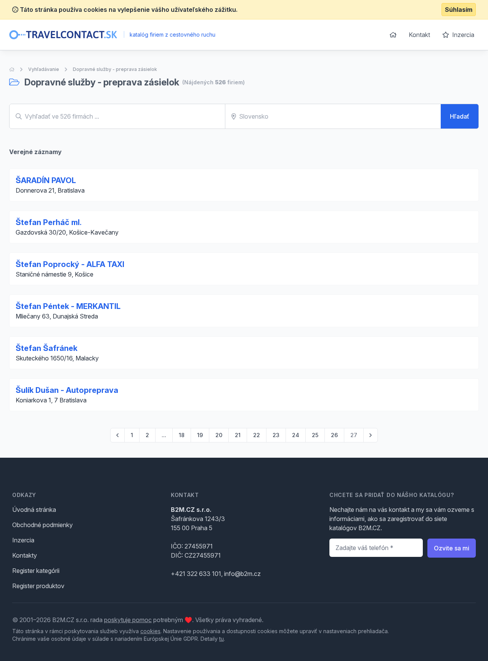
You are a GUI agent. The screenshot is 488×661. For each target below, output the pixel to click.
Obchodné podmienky (42, 525)
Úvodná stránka (34, 509)
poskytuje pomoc (128, 620)
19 (200, 435)
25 (315, 435)
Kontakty (24, 555)
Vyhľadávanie (43, 69)
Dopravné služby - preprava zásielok (115, 69)
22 (256, 435)
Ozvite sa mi (451, 548)
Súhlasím (458, 9)
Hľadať (459, 116)
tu (221, 638)
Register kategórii (35, 570)
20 (218, 435)
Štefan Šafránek (46, 348)
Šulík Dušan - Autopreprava (67, 390)
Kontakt (419, 35)
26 (334, 435)
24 (295, 435)
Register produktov (38, 586)
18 (182, 435)
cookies (150, 631)
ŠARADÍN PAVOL (46, 180)
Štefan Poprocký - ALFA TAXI (70, 264)
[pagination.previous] (117, 435)
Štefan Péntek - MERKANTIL (68, 306)
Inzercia (462, 35)
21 (238, 435)
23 (276, 435)
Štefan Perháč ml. (49, 222)
